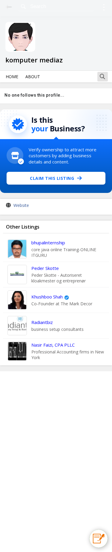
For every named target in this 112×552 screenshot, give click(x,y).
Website (21, 205)
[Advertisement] (56, 461)
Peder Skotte (45, 268)
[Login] (104, 8)
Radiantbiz (42, 322)
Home (12, 76)
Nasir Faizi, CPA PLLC (53, 345)
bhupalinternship (48, 243)
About (32, 76)
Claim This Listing (52, 178)
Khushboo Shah (47, 297)
